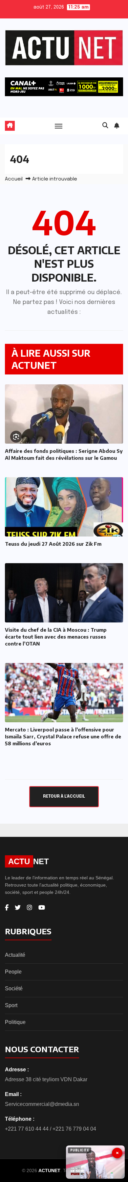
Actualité (15, 955)
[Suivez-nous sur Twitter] (18, 907)
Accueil (14, 179)
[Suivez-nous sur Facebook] (7, 907)
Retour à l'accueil (64, 796)
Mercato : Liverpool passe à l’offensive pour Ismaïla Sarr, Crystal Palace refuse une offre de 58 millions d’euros (63, 736)
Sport (11, 1005)
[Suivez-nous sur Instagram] (29, 907)
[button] (105, 126)
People (13, 972)
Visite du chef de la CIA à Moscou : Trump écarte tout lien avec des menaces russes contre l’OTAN (56, 636)
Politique (15, 1022)
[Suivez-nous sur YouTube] (41, 907)
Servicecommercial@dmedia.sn (42, 1104)
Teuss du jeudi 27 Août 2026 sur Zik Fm (53, 544)
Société (14, 988)
